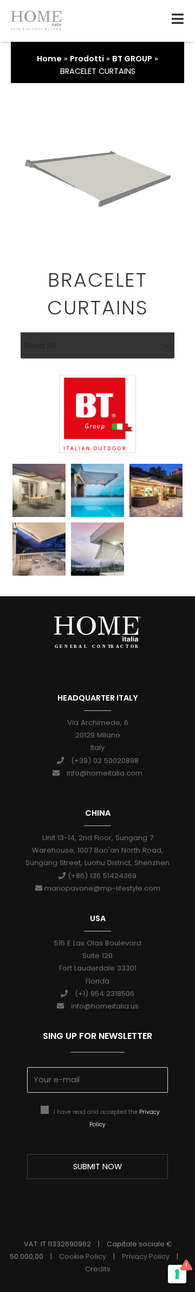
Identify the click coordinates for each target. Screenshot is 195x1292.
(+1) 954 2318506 (101, 993)
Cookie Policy (82, 1256)
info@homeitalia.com (101, 773)
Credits (97, 1269)
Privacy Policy (146, 1256)
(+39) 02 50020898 (101, 760)
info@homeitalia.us (101, 1006)
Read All (39, 345)
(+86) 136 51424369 (101, 876)
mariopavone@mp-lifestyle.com (101, 888)
